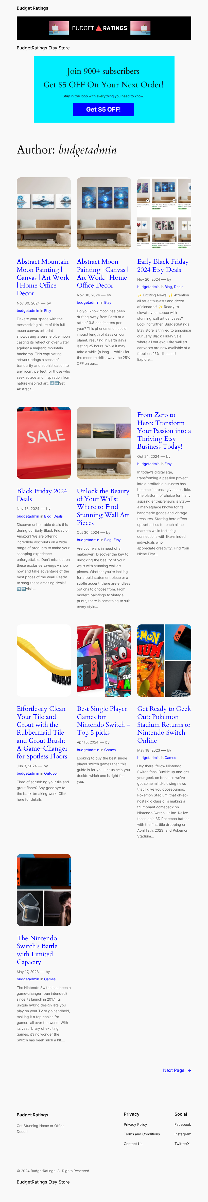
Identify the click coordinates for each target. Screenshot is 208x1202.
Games (110, 750)
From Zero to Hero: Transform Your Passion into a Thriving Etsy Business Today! (164, 430)
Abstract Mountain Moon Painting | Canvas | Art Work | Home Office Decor (43, 277)
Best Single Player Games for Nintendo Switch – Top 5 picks (103, 720)
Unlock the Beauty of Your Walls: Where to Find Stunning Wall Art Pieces (103, 507)
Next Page (177, 1070)
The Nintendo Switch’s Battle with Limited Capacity (37, 950)
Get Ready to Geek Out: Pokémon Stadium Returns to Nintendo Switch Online (164, 724)
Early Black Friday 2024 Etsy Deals (163, 266)
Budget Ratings (32, 8)
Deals (178, 286)
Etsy (47, 310)
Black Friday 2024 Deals (42, 495)
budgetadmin (28, 310)
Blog (168, 286)
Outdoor (51, 773)
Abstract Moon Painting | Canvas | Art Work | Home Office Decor (102, 273)
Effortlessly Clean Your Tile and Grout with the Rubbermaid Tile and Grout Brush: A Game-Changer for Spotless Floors (42, 732)
